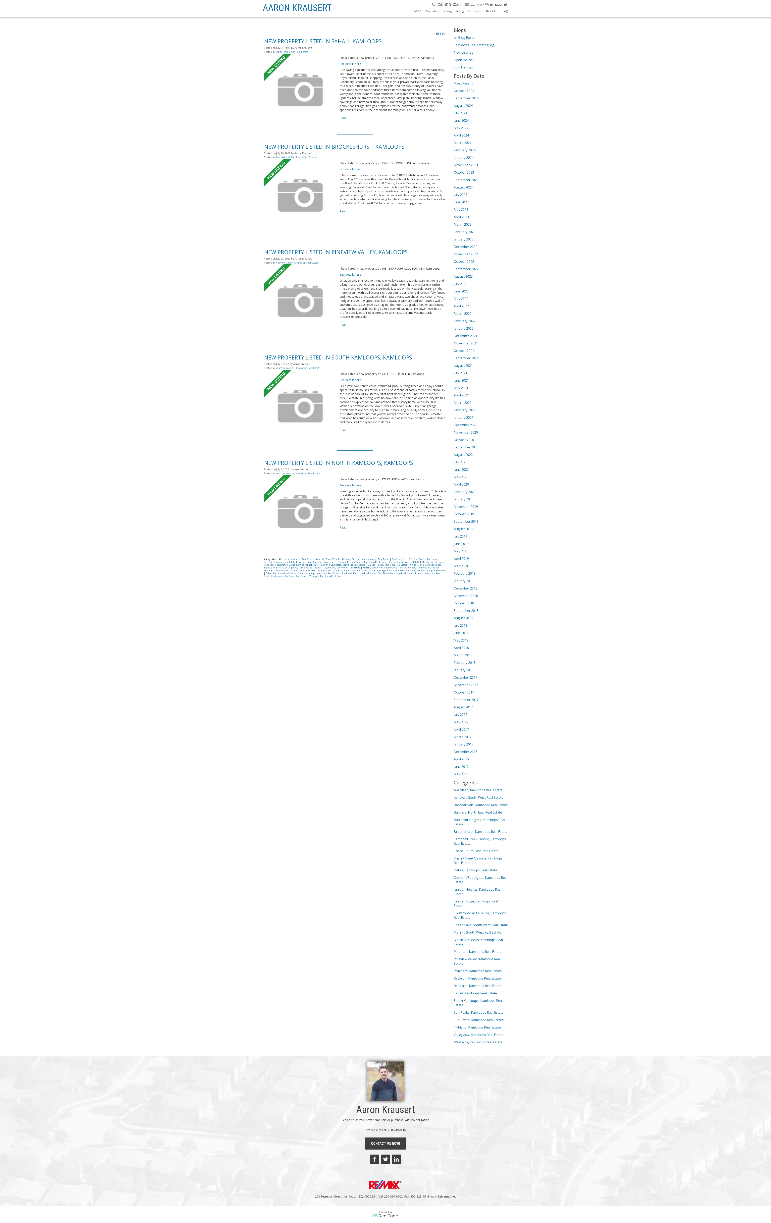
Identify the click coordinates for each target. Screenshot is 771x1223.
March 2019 (462, 566)
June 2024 (461, 120)
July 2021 (460, 373)
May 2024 (461, 128)
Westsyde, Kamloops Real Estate (326, 576)
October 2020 (464, 440)
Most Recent (463, 83)
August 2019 (463, 529)
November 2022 (466, 254)
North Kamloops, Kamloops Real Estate (297, 473)
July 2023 (460, 194)
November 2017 (466, 685)
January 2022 (463, 328)
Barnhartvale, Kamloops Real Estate (371, 559)
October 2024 (464, 91)
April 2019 (461, 558)
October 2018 (464, 603)
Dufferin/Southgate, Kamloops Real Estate (343, 564)
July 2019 (460, 536)
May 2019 (461, 551)
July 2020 (460, 462)
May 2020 (461, 477)
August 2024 (463, 105)
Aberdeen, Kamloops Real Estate (296, 559)
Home (417, 11)
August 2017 (463, 707)
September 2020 (466, 447)
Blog (505, 11)
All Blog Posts (464, 37)
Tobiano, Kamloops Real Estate (477, 1027)
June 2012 (461, 766)
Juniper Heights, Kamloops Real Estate (387, 564)
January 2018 (463, 670)
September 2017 (466, 700)
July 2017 (460, 714)
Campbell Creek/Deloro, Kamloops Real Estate (362, 562)
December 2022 (465, 246)
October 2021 (464, 350)
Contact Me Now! (385, 1143)
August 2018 (463, 618)
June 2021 (461, 380)
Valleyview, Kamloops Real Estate (290, 576)
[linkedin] (396, 1159)
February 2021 (464, 410)
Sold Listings (463, 67)
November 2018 (466, 596)
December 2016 (465, 751)
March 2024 (462, 143)
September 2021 (466, 358)
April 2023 (461, 217)
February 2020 (464, 492)
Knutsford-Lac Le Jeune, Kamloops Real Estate (297, 567)
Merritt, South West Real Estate (379, 567)
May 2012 (461, 774)
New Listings (463, 52)
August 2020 (463, 454)
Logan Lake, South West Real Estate (342, 567)
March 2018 (462, 655)
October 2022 (464, 261)
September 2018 (466, 610)
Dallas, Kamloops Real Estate (304, 564)
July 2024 (460, 113)
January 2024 (463, 157)
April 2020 (461, 484)
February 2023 (464, 232)
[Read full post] (300, 90)
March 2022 (462, 313)
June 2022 (461, 291)
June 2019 (461, 544)
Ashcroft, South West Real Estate (333, 559)
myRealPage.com (385, 1216)
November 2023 (466, 165)
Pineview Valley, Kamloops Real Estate (296, 262)
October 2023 (464, 172)
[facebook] (374, 1159)
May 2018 (461, 640)
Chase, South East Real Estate (404, 562)
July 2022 (460, 284)
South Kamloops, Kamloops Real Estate (297, 368)
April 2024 (461, 135)
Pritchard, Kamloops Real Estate (358, 570)
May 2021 (461, 388)
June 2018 (461, 633)
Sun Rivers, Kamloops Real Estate (395, 573)
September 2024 (466, 98)
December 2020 (465, 425)
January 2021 (463, 417)
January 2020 (463, 499)
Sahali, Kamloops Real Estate (291, 52)
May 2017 (461, 722)
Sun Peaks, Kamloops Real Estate (359, 573)
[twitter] (385, 1159)
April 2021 (461, 395)
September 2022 (466, 269)
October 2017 (464, 692)
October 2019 (464, 514)
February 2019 (464, 573)
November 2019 (466, 506)
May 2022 (461, 298)
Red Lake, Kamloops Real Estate (429, 570)
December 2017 (465, 677)
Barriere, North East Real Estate (408, 559)
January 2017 (463, 744)
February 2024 (464, 150)
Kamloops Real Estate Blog (474, 45)
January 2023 (463, 239)
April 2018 (461, 648)
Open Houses (464, 60)
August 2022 (463, 276)
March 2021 (462, 402)
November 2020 (466, 432)
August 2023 (463, 187)
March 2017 (462, 737)
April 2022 (461, 306)
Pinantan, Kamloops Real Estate (281, 570)
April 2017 (461, 729)
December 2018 (465, 588)
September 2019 (466, 521)
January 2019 (463, 581)
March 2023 (462, 224)
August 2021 (463, 365)
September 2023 (466, 180)
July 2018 (460, 625)
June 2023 (461, 202)
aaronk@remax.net (443, 1196)
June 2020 (461, 469)
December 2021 (465, 336)
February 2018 (464, 662)
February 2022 (464, 321)
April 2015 (461, 759)
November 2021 (466, 343)
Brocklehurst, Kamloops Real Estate (295, 157)
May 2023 (461, 209)
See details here (350, 64)
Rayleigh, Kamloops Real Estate (393, 570)
